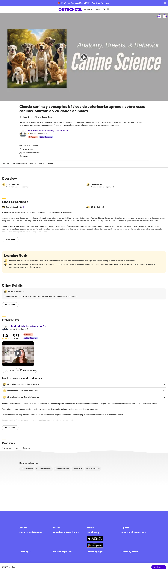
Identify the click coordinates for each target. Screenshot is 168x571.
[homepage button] (70, 9)
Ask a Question (29, 370)
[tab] (5, 163)
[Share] (159, 16)
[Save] (165, 16)
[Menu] (108, 9)
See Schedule (159, 567)
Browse (87, 9)
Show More (10, 239)
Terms (103, 3)
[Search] (103, 9)
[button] (84, 384)
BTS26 (87, 3)
